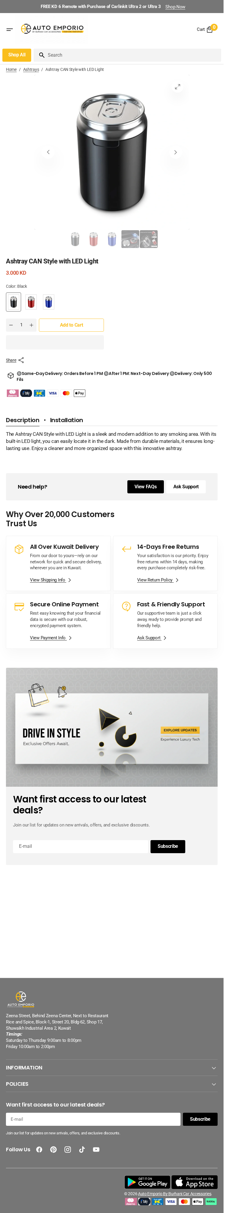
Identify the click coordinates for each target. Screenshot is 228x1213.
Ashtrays (31, 69)
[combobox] (133, 55)
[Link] (58, 563)
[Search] (39, 55)
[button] (55, 342)
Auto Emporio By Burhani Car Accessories (174, 1193)
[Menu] (9, 30)
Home (11, 69)
